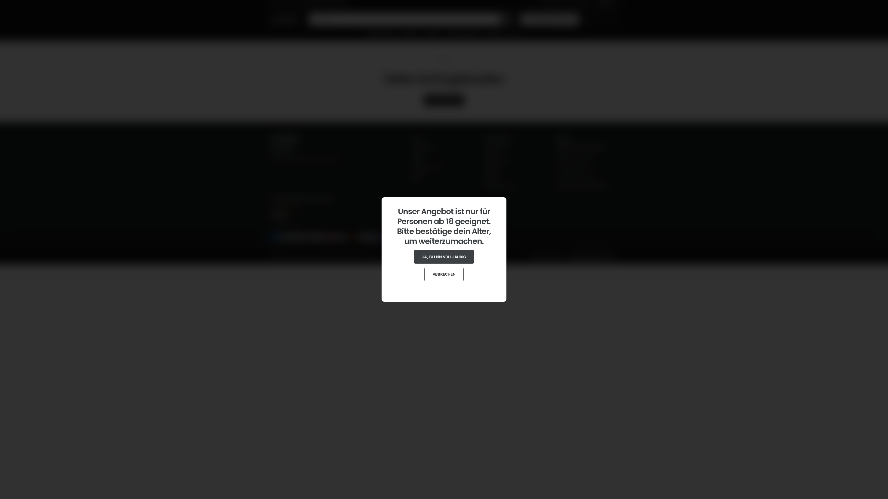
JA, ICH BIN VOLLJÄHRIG (444, 257)
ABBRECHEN (444, 274)
